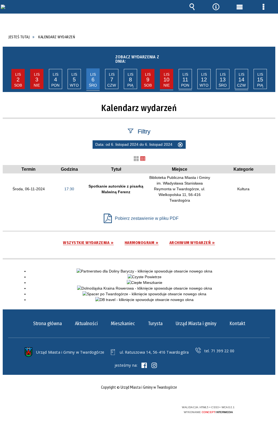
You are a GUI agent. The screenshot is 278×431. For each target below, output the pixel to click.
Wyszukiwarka (192, 7)
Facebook (144, 365)
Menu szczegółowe (263, 7)
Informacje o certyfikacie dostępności (67, 411)
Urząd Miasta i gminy (196, 324)
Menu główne (240, 7)
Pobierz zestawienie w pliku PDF (147, 218)
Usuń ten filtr (180, 145)
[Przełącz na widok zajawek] (136, 159)
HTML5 (128, 409)
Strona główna (47, 324)
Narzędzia (216, 7)
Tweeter (154, 365)
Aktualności (86, 324)
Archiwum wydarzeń (190, 243)
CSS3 (136, 409)
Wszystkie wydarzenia (86, 243)
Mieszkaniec (123, 324)
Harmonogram (139, 243)
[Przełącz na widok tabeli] (142, 159)
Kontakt (237, 324)
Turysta (155, 324)
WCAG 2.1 (153, 409)
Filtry (144, 131)
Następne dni (269, 57)
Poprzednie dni (8, 57)
